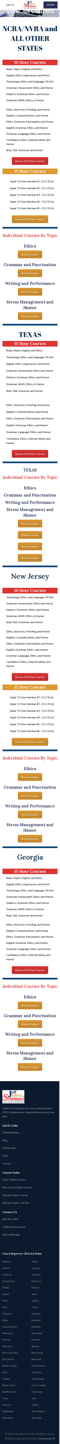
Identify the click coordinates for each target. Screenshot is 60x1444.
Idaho (34, 1294)
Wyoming (36, 1417)
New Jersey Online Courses (17, 1187)
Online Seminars (11, 1132)
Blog (4, 1140)
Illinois (5, 1300)
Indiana (35, 1300)
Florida (5, 1287)
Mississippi (37, 1333)
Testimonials (9, 1148)
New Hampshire (10, 1352)
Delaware (36, 1281)
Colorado (36, 1274)
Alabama (6, 1261)
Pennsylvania (38, 1378)
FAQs (5, 1155)
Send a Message (11, 1234)
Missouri (6, 1339)
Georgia (35, 1287)
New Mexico (8, 1359)
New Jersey (37, 1352)
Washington (8, 1411)
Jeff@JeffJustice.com (14, 1227)
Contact (6, 1163)
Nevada (35, 1346)
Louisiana (36, 1313)
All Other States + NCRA (15, 1202)
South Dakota (9, 1391)
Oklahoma (37, 1372)
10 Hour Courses (30, 62)
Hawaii (5, 1294)
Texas (5, 1398)
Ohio (4, 1372)
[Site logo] (30, 4)
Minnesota (7, 1333)
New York (36, 1359)
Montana (36, 1339)
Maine (5, 1320)
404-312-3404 (10, 1219)
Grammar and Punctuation (30, 264)
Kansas (35, 1307)
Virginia (35, 1405)
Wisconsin (7, 1417)
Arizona (6, 1268)
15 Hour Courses (30, 171)
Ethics (30, 246)
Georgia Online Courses (15, 1195)
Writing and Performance (30, 283)
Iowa (4, 1307)
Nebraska (7, 1346)
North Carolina (9, 1365)
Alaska (35, 1261)
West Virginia (38, 1411)
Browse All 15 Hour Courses (30, 219)
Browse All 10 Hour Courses (30, 161)
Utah (34, 1398)
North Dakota (38, 1365)
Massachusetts (9, 1326)
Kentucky (7, 1313)
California (7, 1274)
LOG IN (50, 4)
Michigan (36, 1326)
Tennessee (37, 1391)
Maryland (36, 1320)
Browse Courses (30, 254)
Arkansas (36, 1268)
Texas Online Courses (14, 1179)
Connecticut (8, 1281)
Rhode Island (8, 1385)
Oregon (6, 1378)
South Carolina (39, 1385)
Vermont (6, 1405)
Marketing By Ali (47, 1438)
